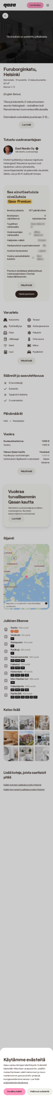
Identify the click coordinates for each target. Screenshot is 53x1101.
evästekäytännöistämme (16, 1082)
